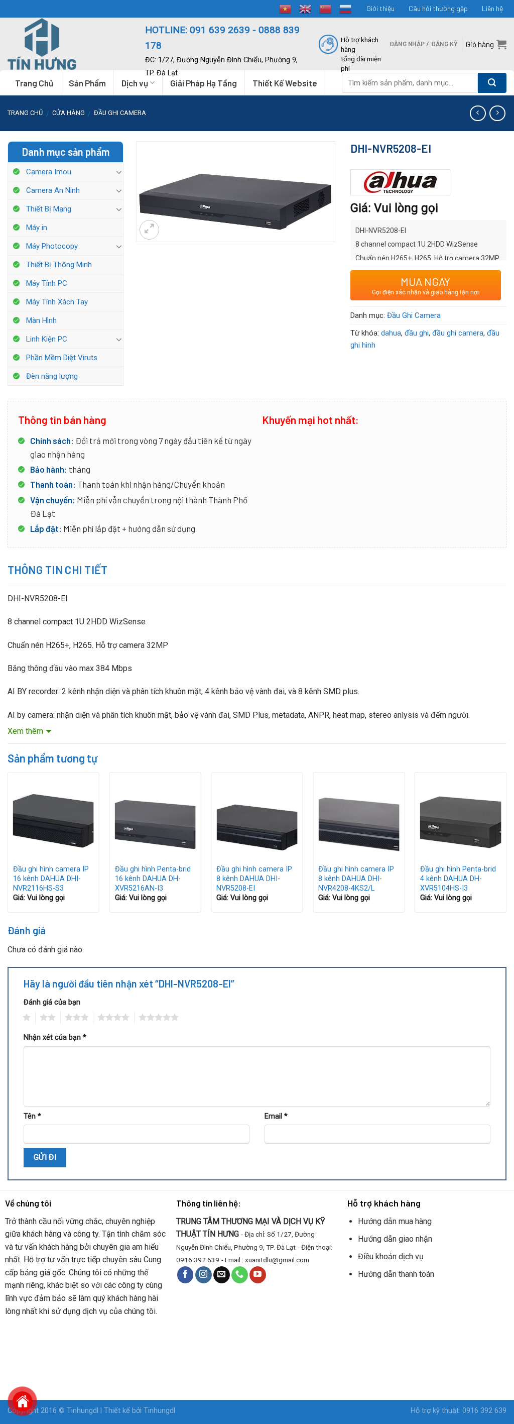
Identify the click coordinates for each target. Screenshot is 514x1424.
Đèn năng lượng (52, 376)
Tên (32, 1116)
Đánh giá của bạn (52, 1002)
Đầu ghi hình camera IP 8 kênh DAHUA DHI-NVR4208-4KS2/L (356, 878)
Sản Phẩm (87, 83)
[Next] (505, 846)
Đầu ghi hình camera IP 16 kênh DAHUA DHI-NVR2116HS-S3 (51, 878)
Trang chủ (25, 113)
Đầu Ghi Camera (120, 113)
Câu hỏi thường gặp (438, 8)
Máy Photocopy (52, 246)
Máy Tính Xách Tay (57, 301)
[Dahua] (400, 182)
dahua (391, 333)
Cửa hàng (68, 113)
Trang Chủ (34, 83)
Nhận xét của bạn (55, 1037)
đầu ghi (417, 333)
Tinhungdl (82, 1410)
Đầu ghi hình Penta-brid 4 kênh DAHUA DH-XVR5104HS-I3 (458, 878)
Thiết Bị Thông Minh (59, 264)
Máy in (36, 227)
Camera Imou (48, 171)
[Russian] (346, 8)
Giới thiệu (380, 8)
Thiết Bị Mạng (48, 208)
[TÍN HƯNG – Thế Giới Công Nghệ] (69, 44)
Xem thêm (25, 731)
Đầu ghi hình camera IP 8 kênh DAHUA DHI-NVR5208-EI (254, 878)
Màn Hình (41, 320)
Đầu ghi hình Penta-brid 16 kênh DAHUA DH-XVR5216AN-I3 (153, 878)
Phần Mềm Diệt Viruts (61, 357)
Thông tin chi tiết (58, 569)
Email (276, 1116)
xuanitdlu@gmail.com (277, 1260)
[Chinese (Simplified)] (326, 8)
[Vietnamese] (286, 8)
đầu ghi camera (457, 333)
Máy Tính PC (46, 283)
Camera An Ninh (53, 190)
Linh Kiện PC (46, 339)
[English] (306, 8)
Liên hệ (492, 8)
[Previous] (8, 846)
